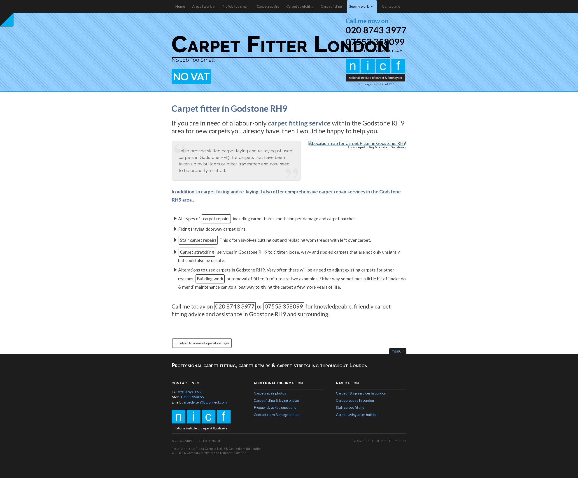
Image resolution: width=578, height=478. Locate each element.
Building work (210, 278)
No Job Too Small (193, 60)
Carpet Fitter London (281, 44)
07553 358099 (284, 306)
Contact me (391, 6)
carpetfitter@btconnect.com (204, 402)
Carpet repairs (268, 6)
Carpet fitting (331, 6)
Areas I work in (203, 6)
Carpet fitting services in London (361, 393)
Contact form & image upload (276, 414)
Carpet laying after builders (357, 414)
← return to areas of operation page (202, 343)
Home (180, 6)
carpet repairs (216, 218)
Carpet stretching (300, 6)
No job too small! (236, 6)
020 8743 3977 (376, 30)
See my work (359, 6)
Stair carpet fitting (350, 407)
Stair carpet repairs (198, 240)
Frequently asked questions (275, 407)
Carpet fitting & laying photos (277, 400)
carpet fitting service (299, 123)
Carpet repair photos (270, 393)
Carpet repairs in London (355, 400)
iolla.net (382, 441)
